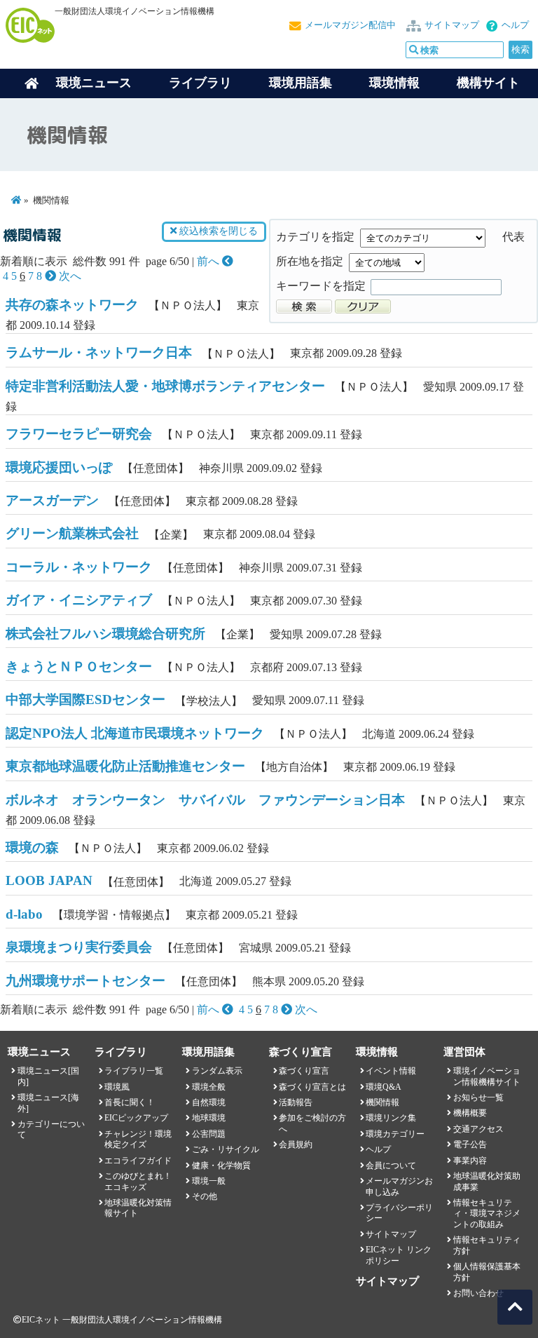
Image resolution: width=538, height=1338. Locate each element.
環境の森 (32, 847)
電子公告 (470, 1144)
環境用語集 (300, 83)
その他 (204, 1196)
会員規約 (295, 1144)
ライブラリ (200, 83)
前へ (209, 261)
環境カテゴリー (395, 1134)
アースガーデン (52, 500)
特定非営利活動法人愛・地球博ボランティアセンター (165, 386)
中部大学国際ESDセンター (85, 699)
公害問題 (209, 1134)
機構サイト (488, 83)
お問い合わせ (478, 1293)
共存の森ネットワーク (72, 304)
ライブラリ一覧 (133, 1071)
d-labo (24, 914)
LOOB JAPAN (49, 880)
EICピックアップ (136, 1118)
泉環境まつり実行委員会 (79, 947)
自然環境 (209, 1102)
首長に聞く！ (129, 1102)
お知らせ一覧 (478, 1097)
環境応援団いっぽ (59, 467)
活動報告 (295, 1102)
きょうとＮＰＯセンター (79, 666)
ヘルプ (515, 25)
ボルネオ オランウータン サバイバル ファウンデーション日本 (205, 799)
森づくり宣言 (304, 1071)
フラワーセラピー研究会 (79, 433)
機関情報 (382, 1102)
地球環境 (209, 1118)
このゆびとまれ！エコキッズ (138, 1181)
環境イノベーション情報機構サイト (486, 1076)
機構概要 (470, 1113)
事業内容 (470, 1160)
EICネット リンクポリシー (399, 1255)
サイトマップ (452, 25)
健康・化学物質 (221, 1165)
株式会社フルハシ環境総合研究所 (105, 633)
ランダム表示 (217, 1071)
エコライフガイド (138, 1160)
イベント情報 (391, 1071)
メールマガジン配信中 (350, 25)
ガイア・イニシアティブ (79, 600)
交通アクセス (478, 1129)
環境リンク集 (391, 1118)
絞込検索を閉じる (217, 231)
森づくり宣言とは (312, 1087)
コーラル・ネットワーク (79, 567)
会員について (391, 1165)
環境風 (117, 1087)
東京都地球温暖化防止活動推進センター (125, 766)
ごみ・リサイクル (225, 1149)
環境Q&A (383, 1087)
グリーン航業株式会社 (72, 533)
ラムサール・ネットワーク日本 (99, 352)
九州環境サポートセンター (85, 980)
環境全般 (209, 1087)
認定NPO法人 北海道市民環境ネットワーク (135, 733)
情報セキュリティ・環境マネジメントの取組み (486, 1213)
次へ (68, 276)
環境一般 (209, 1181)
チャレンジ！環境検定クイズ (138, 1139)
